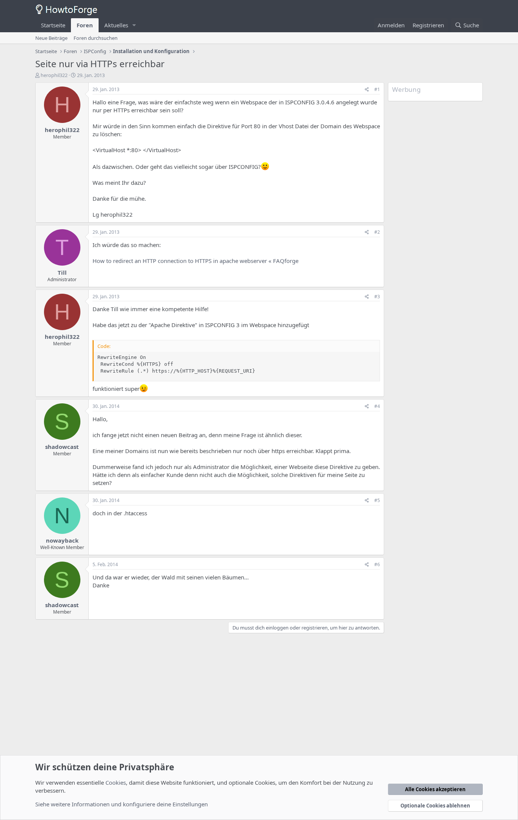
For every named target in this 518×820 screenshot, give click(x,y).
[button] (134, 25)
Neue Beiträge (51, 38)
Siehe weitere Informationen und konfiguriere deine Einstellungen (121, 804)
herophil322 (54, 75)
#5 (377, 500)
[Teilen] (367, 89)
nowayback (62, 540)
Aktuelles (116, 25)
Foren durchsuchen (96, 38)
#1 (377, 89)
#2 (377, 232)
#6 (377, 564)
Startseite (53, 25)
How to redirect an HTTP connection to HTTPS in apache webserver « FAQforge (195, 260)
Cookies (115, 782)
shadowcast (62, 446)
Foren (85, 25)
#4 (377, 406)
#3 (377, 296)
